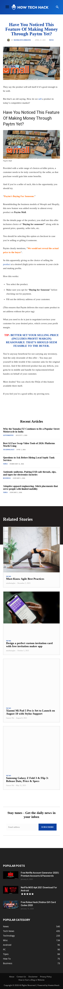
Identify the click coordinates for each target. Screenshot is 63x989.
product (6, 264)
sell (40, 99)
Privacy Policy (46, 976)
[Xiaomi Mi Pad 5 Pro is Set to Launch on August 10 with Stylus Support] (31, 681)
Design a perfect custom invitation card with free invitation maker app (29, 645)
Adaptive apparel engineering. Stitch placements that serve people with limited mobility (30, 487)
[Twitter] (23, 410)
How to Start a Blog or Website (31, 980)
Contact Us (21, 976)
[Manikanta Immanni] (9, 40)
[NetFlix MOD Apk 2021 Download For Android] (10, 890)
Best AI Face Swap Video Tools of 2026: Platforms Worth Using (29, 444)
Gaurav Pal (10, 718)
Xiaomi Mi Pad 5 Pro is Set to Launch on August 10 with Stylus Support (30, 712)
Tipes (5, 464)
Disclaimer (33, 976)
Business (7, 478)
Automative (8, 435)
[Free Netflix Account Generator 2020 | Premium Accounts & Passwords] (10, 875)
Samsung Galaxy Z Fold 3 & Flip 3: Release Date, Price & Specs (27, 779)
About (11, 976)
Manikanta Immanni (22, 40)
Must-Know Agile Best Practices (25, 578)
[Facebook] (16, 410)
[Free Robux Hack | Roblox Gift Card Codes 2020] (10, 904)
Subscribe (47, 827)
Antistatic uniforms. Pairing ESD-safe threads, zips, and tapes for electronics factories (29, 473)
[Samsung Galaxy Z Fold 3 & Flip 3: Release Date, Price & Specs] (31, 749)
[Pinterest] (30, 410)
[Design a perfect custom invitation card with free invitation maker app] (31, 614)
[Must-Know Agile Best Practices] (31, 549)
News (51, 40)
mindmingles (10, 583)
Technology (8, 449)
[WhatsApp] (37, 410)
